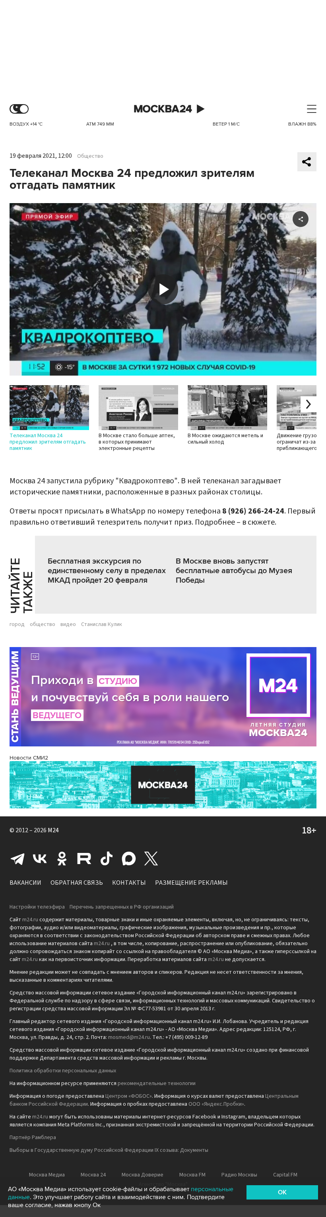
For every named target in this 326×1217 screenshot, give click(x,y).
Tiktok (106, 858)
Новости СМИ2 (29, 757)
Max (129, 858)
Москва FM (192, 1175)
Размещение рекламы (191, 882)
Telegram (17, 858)
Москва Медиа (47, 1175)
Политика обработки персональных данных (63, 1071)
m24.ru (30, 920)
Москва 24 (163, 109)
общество (42, 624)
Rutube (84, 858)
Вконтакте (40, 858)
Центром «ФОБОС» (128, 1096)
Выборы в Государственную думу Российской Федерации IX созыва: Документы (109, 1150)
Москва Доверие (142, 1175)
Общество (90, 156)
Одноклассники (62, 858)
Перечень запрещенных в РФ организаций (122, 907)
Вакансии (25, 882)
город (17, 624)
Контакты (129, 882)
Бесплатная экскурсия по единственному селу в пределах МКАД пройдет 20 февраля (107, 570)
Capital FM (285, 1175)
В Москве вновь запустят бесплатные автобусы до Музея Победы (234, 570)
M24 (53, 830)
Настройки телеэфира (37, 907)
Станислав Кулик (101, 624)
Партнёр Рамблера (33, 1137)
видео (68, 624)
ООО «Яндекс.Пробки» (216, 1104)
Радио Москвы (239, 1175)
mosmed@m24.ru (129, 1037)
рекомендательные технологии (157, 1083)
